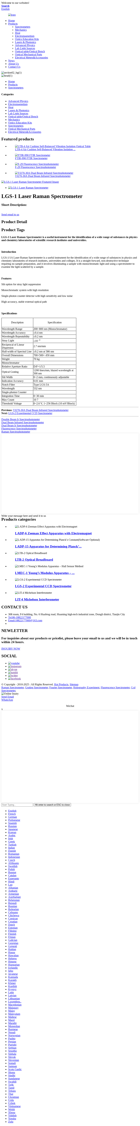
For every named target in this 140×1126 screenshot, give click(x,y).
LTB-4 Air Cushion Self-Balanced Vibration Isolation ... (45, 149)
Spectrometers (22, 26)
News (11, 60)
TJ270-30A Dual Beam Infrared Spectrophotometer (43, 176)
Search (5, 5)
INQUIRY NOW (10, 648)
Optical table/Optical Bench (30, 51)
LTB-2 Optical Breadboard (34, 559)
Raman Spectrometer (12, 687)
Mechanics (21, 29)
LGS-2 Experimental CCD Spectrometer (30, 413)
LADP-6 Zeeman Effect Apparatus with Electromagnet (53, 533)
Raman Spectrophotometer (15, 431)
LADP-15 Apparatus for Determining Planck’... (48, 546)
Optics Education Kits (27, 39)
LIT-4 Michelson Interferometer (37, 599)
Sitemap (74, 684)
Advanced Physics (25, 45)
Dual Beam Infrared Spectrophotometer (22, 422)
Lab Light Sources (25, 48)
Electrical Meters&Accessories (31, 57)
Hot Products (61, 684)
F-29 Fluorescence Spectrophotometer (35, 167)
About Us (13, 63)
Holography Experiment (86, 687)
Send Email (7, 696)
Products (13, 23)
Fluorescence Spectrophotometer (19, 428)
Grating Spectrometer (36, 687)
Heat (17, 32)
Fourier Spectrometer (60, 687)
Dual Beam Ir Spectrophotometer (19, 425)
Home (11, 20)
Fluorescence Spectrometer (115, 687)
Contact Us (14, 66)
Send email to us (10, 214)
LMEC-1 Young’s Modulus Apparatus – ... (45, 573)
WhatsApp (7, 699)
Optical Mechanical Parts (28, 54)
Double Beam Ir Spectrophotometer (20, 419)
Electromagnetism (24, 36)
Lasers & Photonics (25, 42)
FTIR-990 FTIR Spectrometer (31, 158)
